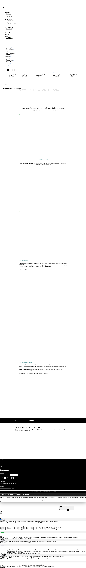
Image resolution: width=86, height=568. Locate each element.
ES (73, 509)
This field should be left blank (5, 475)
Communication (9, 27)
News (7, 28)
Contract (8, 14)
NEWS (6, 84)
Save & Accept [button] (2, 567)
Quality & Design (10, 13)
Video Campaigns (10, 28)
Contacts (7, 32)
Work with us (8, 34)
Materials (8, 20)
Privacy (1, 471)
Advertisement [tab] (3, 554)
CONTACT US (31, 420)
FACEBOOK (4, 488)
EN (68, 509)
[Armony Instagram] (55, 71)
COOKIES (6, 483)
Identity (7, 12)
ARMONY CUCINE (6, 88)
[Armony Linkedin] (58, 71)
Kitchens (24, 75)
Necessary (3, 519)
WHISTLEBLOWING (10, 483)
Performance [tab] (2, 539)
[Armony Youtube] (60, 71)
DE (75, 509)
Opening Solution (10, 20)
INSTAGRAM (1, 488)
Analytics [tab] (2, 544)
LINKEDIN (10, 488)
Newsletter (9, 29)
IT (65, 509)
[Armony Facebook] (57, 71)
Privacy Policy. (26, 472)
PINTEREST (13, 488)
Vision (7, 13)
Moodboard (9, 24)
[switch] (0, 540)
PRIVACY (4, 483)
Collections (27, 74)
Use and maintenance (11, 23)
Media (6, 22)
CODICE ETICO (14, 483)
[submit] (0, 469)
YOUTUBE (7, 488)
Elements (7, 19)
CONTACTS (1, 483)
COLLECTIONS (8, 16)
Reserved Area (9, 30)
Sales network (9, 25)
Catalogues (8, 52)
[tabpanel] (43, 526)
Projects (8, 17)
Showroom (8, 14)
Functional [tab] (2, 531)
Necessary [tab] (2, 518)
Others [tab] (1, 561)
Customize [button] (61, 506)
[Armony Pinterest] (62, 71)
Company (8, 12)
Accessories (9, 19)
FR (70, 509)
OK (43, 500)
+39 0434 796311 (3, 464)
